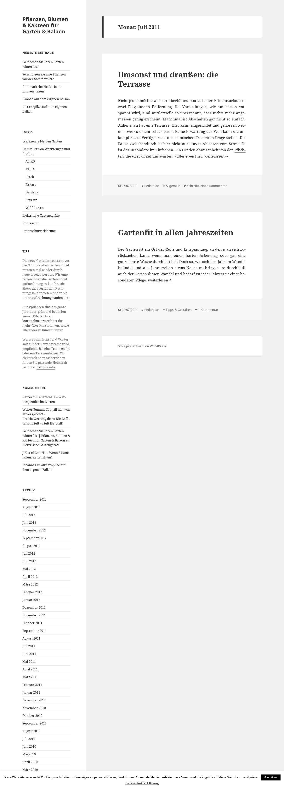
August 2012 (31, 546)
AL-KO (30, 161)
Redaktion (151, 186)
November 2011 (34, 615)
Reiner (27, 397)
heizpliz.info (46, 367)
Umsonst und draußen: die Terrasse (168, 79)
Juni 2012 (29, 561)
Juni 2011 (29, 654)
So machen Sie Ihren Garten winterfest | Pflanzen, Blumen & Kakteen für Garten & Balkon (46, 435)
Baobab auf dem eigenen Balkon (46, 99)
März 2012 (30, 584)
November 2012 (34, 530)
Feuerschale (60, 349)
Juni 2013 (29, 522)
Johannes (29, 465)
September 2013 (34, 499)
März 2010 (30, 770)
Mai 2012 (29, 569)
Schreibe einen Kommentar (207, 186)
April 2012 (30, 576)
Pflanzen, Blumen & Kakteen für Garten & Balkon (45, 25)
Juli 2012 (28, 553)
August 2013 (31, 507)
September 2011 (34, 631)
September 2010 (34, 723)
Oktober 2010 (32, 715)
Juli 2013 (28, 515)
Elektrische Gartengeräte (41, 215)
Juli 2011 (28, 646)
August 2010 (31, 731)
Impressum (30, 223)
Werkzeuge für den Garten (42, 141)
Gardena (32, 192)
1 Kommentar (208, 310)
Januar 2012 (31, 600)
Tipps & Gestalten (179, 310)
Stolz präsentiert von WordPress (142, 346)
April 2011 (30, 669)
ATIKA (30, 169)
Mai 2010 (29, 754)
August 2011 (31, 638)
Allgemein (173, 186)
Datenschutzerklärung (39, 231)
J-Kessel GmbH (33, 453)
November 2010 (34, 708)
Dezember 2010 (34, 700)
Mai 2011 (29, 661)
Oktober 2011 (32, 623)
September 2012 (34, 538)
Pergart (31, 200)
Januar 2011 (31, 692)
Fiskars (31, 184)
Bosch (30, 177)
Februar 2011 (32, 685)
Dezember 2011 (34, 607)
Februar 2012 (32, 592)
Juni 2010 (29, 746)
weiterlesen (216, 156)
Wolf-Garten (35, 208)
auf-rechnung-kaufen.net (49, 298)
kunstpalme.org (34, 321)
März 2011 (30, 677)
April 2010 (30, 762)
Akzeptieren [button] (271, 777)
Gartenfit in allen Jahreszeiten (175, 232)
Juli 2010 (28, 739)
